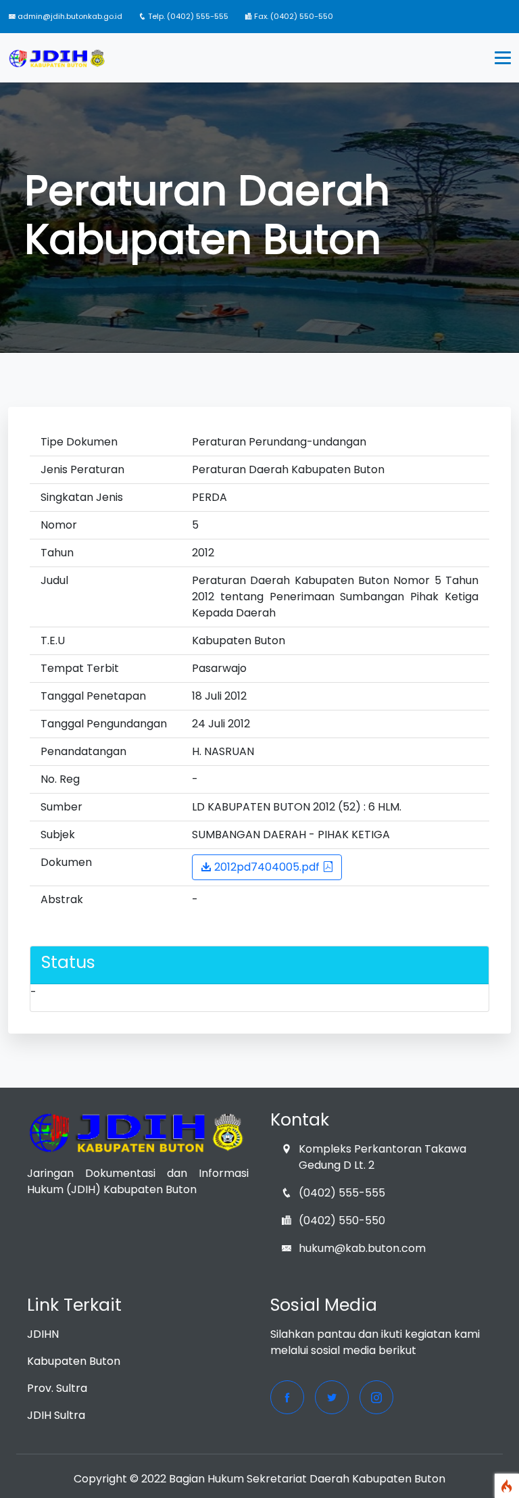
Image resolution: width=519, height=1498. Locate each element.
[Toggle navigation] (503, 58)
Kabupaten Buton (73, 1361)
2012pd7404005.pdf (267, 867)
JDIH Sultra (56, 1415)
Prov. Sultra (57, 1388)
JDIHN (43, 1334)
